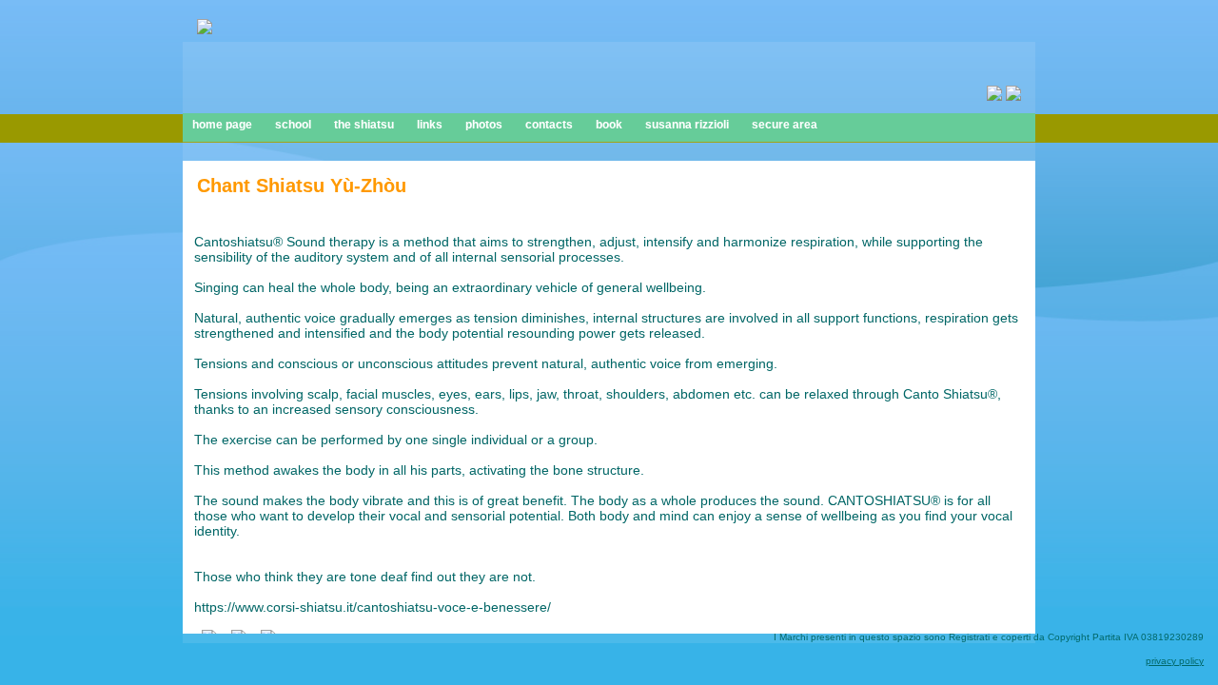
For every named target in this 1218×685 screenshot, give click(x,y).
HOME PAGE (222, 124)
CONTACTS (549, 124)
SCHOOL (293, 124)
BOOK (609, 124)
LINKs (429, 124)
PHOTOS (483, 124)
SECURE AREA (784, 124)
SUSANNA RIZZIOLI (687, 124)
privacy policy (1175, 661)
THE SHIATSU (364, 124)
